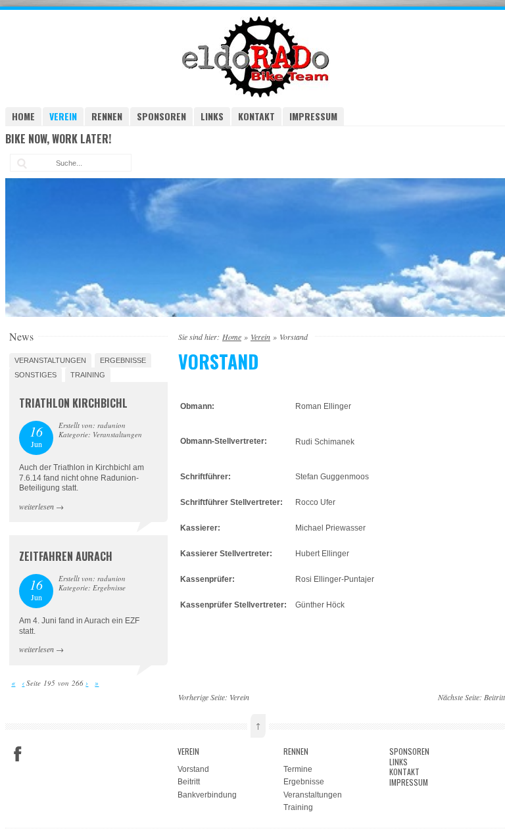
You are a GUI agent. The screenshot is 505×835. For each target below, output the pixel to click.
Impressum (313, 116)
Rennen (106, 116)
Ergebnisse (123, 360)
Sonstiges (35, 375)
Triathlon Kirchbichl (73, 403)
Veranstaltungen (50, 360)
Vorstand (193, 769)
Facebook (18, 754)
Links (212, 116)
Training (87, 375)
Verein (63, 116)
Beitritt (494, 697)
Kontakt (256, 116)
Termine (297, 769)
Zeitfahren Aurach (65, 556)
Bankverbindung (207, 794)
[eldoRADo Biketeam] (257, 94)
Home (23, 116)
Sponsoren (161, 116)
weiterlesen (36, 506)
